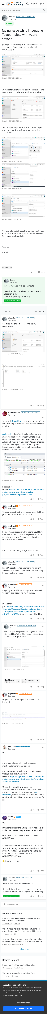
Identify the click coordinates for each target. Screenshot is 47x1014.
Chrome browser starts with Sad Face (18, 973)
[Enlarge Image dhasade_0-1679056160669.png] (24, 656)
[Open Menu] (43, 10)
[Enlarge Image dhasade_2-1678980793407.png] (23, 148)
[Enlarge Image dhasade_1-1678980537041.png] (23, 107)
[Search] (27, 3)
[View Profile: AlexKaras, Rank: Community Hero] (4, 747)
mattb (10, 817)
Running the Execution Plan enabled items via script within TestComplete (22, 919)
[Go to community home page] (15, 4)
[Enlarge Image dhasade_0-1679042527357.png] (23, 341)
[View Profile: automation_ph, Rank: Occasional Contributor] (4, 413)
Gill (15, 934)
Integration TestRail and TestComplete (18, 965)
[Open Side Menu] (3, 4)
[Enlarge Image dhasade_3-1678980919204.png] (23, 175)
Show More (24, 949)
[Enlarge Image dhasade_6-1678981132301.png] (23, 65)
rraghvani (12, 506)
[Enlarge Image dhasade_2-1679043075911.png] (23, 375)
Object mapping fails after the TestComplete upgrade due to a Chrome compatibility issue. (22, 930)
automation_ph (14, 412)
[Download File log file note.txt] (37, 681)
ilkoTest (17, 924)
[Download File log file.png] (18, 681)
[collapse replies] (23, 316)
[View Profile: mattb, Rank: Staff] (4, 818)
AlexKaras (18, 421)
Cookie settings (23, 1002)
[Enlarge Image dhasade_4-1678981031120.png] (23, 205)
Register (34, 4)
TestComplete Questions (12, 10)
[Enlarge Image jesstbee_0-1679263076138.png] (23, 465)
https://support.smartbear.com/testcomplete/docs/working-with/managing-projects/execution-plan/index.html (23, 492)
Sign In (41, 4)
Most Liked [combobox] (39, 311)
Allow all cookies (23, 1009)
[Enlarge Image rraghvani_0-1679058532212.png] (23, 716)
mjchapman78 (17, 944)
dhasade (12, 17)
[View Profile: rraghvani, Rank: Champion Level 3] (4, 507)
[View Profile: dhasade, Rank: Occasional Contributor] (5, 18)
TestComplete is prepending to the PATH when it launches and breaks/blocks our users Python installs (23, 940)
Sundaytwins (19, 968)
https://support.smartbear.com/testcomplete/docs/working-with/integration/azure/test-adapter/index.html (23, 779)
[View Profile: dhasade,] (6, 281)
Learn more (18, 995)
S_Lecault (15, 976)
